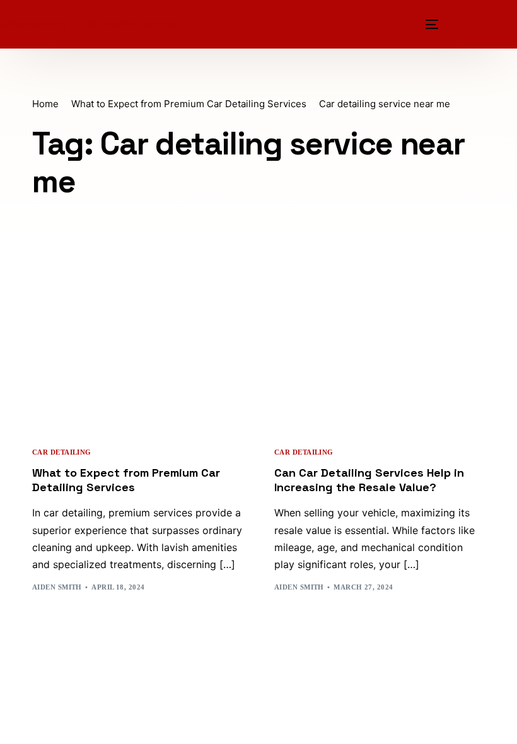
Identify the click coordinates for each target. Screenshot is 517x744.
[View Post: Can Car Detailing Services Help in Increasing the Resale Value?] (379, 367)
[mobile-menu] (429, 24)
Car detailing (61, 452)
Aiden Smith (57, 587)
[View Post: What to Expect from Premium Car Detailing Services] (137, 367)
